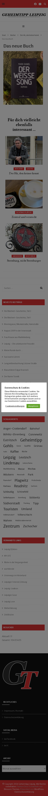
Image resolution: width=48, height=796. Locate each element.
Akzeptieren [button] (33, 406)
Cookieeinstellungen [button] (15, 406)
